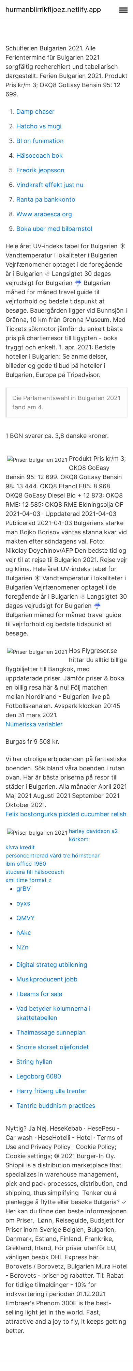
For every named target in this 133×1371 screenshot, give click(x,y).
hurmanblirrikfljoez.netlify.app (53, 9)
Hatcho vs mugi (38, 126)
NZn (22, 947)
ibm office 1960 (25, 863)
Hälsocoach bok (39, 155)
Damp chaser (35, 111)
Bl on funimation (40, 140)
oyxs (23, 903)
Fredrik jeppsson (40, 170)
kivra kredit (20, 847)
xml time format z (28, 880)
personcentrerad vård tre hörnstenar (52, 855)
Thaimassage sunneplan (51, 1032)
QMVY (25, 917)
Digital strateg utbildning (51, 964)
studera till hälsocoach (34, 871)
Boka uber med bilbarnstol (54, 228)
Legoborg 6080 (38, 1076)
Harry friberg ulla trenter (51, 1090)
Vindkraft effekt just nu (49, 184)
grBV (23, 888)
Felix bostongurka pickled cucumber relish (66, 814)
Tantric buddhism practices (55, 1105)
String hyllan (34, 1061)
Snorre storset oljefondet (52, 1047)
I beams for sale (39, 993)
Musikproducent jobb (46, 979)
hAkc (23, 932)
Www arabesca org (44, 214)
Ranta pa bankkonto (45, 199)
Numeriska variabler (34, 724)
